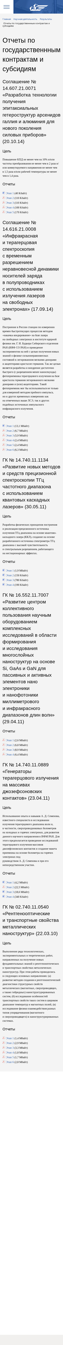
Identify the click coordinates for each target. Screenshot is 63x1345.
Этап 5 (10, 212)
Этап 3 (10, 202)
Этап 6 (10, 449)
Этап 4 (10, 207)
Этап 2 (10, 198)
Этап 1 (10, 193)
